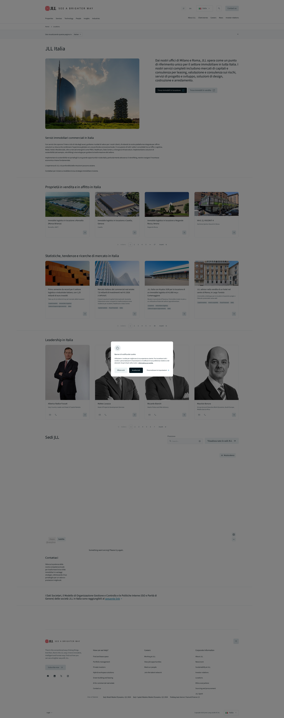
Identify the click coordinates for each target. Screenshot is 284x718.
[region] (142, 359)
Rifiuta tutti (121, 370)
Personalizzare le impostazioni (158, 370)
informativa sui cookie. (145, 363)
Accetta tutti (136, 370)
